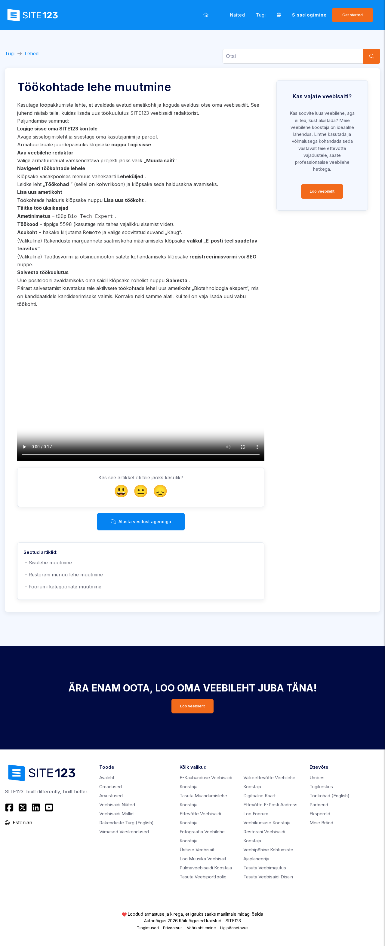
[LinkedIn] (36, 807)
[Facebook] (10, 807)
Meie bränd (321, 822)
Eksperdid (320, 813)
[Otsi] (371, 56)
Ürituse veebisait (197, 850)
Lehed (31, 53)
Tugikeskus (321, 786)
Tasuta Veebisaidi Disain (268, 877)
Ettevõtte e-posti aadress (270, 804)
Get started (352, 15)
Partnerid (319, 804)
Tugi (261, 14)
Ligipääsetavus (234, 927)
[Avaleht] (206, 14)
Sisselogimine (309, 14)
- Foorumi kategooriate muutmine (62, 587)
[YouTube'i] (49, 807)
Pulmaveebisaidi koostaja (206, 868)
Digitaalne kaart (259, 795)
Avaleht (106, 777)
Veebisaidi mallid (116, 813)
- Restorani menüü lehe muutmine (63, 575)
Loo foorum (255, 813)
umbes (317, 777)
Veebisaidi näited (117, 804)
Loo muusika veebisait (203, 859)
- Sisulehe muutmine (47, 563)
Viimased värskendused (124, 832)
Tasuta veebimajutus (264, 868)
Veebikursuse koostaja (266, 822)
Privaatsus (173, 927)
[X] (23, 807)
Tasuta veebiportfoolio (203, 877)
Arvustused (111, 795)
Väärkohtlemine (201, 927)
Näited (237, 14)
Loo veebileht (322, 191)
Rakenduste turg (126, 822)
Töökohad (330, 795)
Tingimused (148, 927)
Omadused (110, 786)
